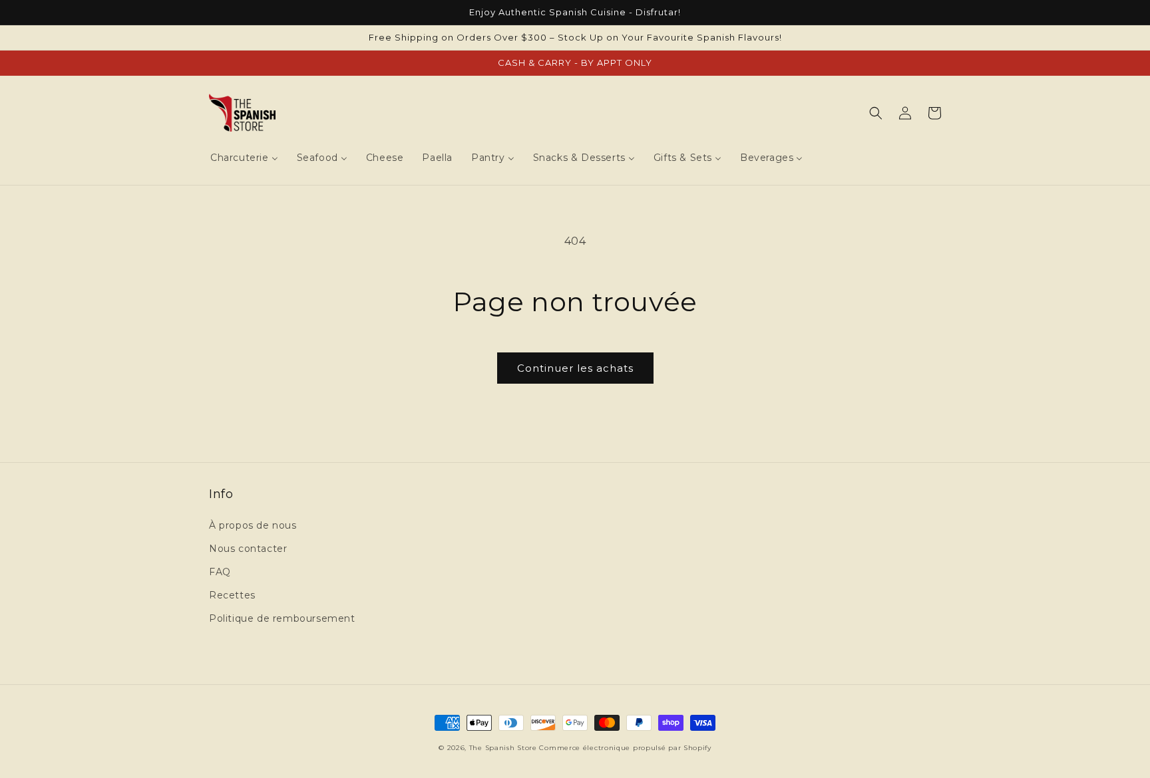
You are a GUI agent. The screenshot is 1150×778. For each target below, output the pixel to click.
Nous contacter (248, 549)
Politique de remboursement (282, 618)
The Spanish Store (503, 747)
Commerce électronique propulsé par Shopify (625, 747)
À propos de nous (253, 525)
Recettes (232, 595)
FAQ (220, 572)
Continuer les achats (575, 368)
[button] (875, 113)
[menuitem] (244, 158)
